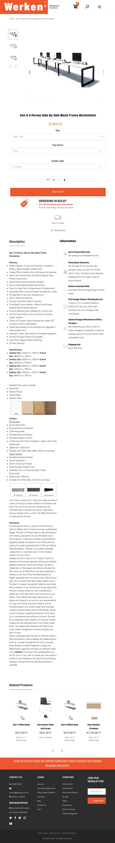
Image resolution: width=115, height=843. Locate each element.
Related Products (21, 685)
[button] (58, 230)
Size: (58, 130)
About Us (40, 784)
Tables (64, 801)
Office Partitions (68, 809)
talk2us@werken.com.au (19, 793)
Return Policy (55, 833)
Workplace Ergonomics (46, 788)
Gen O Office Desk (69, 725)
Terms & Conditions (69, 833)
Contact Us (41, 805)
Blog (39, 801)
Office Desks (67, 788)
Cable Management (70, 814)
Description (17, 242)
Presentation (67, 805)
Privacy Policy (42, 833)
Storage (65, 797)
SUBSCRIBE (98, 801)
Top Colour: (58, 145)
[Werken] (30, 7)
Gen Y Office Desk (21, 725)
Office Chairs (67, 784)
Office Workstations (70, 792)
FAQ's (39, 809)
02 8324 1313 (16, 784)
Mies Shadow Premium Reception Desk (93, 729)
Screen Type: (58, 161)
